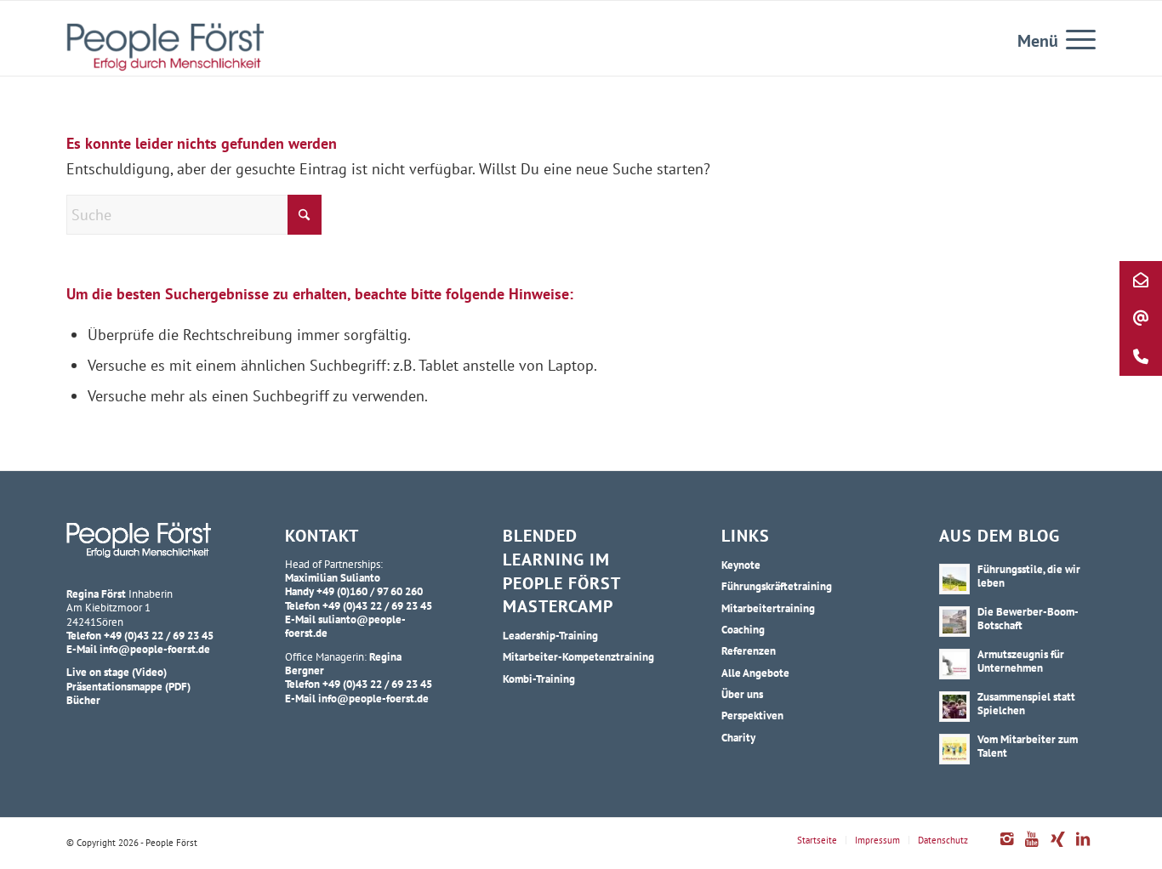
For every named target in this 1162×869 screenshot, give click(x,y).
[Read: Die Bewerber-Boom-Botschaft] (954, 621)
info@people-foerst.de (155, 649)
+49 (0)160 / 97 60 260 (369, 591)
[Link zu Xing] (1057, 847)
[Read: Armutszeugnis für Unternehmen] (954, 664)
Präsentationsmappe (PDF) (128, 686)
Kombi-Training (539, 678)
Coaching (743, 629)
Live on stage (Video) (116, 672)
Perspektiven (752, 715)
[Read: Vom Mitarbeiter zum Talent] (954, 749)
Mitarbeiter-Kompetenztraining (578, 656)
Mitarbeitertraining (768, 608)
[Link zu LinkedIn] (1083, 847)
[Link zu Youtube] (1032, 847)
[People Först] (165, 47)
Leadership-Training (550, 635)
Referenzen (748, 650)
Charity (738, 737)
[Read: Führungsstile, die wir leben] (954, 579)
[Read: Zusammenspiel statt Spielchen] (954, 706)
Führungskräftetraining (776, 586)
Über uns (742, 694)
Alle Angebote (755, 672)
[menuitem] (1075, 38)
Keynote (740, 564)
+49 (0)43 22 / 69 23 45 (159, 635)
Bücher (83, 700)
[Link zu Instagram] (1006, 847)
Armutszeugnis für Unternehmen (1020, 660)
